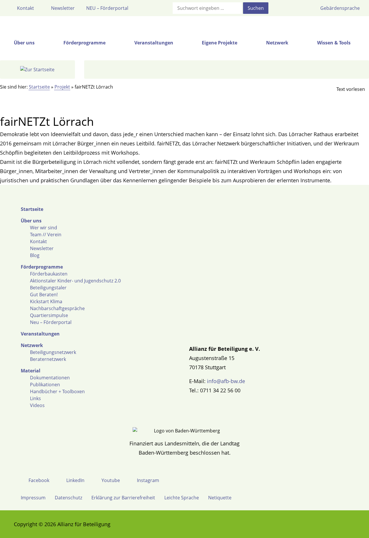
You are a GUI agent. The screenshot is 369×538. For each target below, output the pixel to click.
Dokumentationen (50, 377)
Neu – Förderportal (50, 322)
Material (30, 371)
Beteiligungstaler (48, 287)
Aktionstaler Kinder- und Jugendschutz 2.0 (75, 281)
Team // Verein (45, 234)
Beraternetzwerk (48, 359)
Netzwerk (32, 345)
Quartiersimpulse (49, 315)
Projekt (62, 87)
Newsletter (42, 248)
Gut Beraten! (44, 294)
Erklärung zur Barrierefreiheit (123, 497)
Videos (37, 405)
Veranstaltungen (40, 334)
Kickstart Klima (46, 301)
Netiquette (219, 497)
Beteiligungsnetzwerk (53, 352)
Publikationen (45, 384)
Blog (34, 255)
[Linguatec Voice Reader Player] (346, 89)
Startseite (39, 87)
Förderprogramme (42, 267)
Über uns (31, 221)
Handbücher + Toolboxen (57, 391)
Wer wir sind (43, 227)
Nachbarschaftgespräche (57, 308)
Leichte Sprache (181, 497)
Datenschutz (68, 497)
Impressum (33, 497)
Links (35, 398)
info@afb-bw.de (226, 381)
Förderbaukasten (48, 274)
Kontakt (38, 241)
